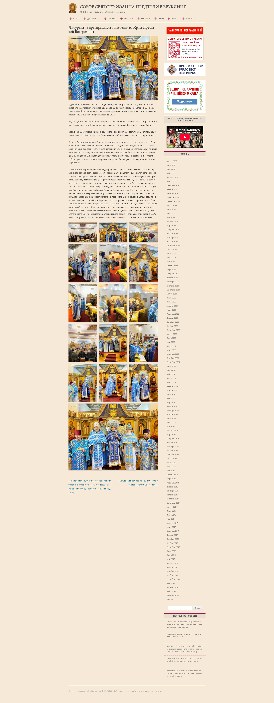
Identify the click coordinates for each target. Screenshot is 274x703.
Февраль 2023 (173, 314)
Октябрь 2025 (173, 197)
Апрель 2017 (172, 523)
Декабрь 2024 (173, 237)
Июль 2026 (171, 165)
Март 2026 (171, 181)
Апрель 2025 (172, 221)
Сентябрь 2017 (173, 503)
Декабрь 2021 (173, 358)
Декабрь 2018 (173, 446)
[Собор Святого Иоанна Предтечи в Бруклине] (72, 12)
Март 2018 (171, 478)
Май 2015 (171, 583)
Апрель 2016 (172, 563)
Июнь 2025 (171, 213)
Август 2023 (172, 293)
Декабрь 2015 (173, 571)
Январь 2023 (172, 318)
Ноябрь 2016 (172, 543)
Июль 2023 (171, 297)
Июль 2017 (171, 511)
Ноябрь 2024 (172, 241)
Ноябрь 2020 (172, 390)
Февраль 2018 (173, 482)
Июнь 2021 (171, 370)
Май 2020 (171, 398)
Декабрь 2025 (173, 193)
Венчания (128, 18)
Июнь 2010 (171, 599)
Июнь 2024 (171, 257)
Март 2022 (171, 350)
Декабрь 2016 (173, 539)
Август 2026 (172, 161)
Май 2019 (171, 426)
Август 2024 (172, 249)
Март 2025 (171, 225)
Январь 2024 (172, 277)
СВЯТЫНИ (112, 18)
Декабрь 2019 (173, 410)
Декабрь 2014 (173, 595)
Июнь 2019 (171, 422)
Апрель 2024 (172, 265)
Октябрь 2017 (173, 498)
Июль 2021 (171, 366)
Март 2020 (171, 402)
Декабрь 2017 (173, 490)
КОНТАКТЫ (190, 18)
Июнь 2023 (171, 301)
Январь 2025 (172, 233)
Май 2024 (171, 261)
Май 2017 (171, 519)
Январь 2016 (172, 567)
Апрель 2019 (172, 430)
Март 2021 (171, 382)
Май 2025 (171, 217)
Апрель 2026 (172, 177)
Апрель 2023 (172, 306)
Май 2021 (171, 374)
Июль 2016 (171, 551)
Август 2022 (172, 334)
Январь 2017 (172, 535)
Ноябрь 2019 (172, 414)
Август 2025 (172, 205)
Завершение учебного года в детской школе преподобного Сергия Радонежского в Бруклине (184, 673)
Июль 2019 (171, 418)
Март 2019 (171, 434)
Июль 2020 (171, 394)
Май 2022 (171, 342)
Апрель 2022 (172, 346)
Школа (175, 18)
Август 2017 (172, 507)
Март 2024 (171, 269)
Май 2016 (171, 559)
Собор (76, 18)
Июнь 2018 (171, 466)
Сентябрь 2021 (173, 362)
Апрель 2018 (172, 474)
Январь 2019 (172, 442)
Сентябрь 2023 (173, 289)
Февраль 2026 (173, 185)
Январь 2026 (172, 189)
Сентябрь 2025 (173, 201)
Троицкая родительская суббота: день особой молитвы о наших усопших (184, 659)
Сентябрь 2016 (173, 547)
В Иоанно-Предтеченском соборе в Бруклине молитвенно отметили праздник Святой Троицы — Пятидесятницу (185, 649)
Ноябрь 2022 (172, 326)
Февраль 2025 (173, 229)
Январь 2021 (172, 386)
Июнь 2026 (171, 169)
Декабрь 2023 (173, 281)
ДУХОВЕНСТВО (93, 18)
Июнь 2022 (171, 338)
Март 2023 (171, 310)
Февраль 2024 (173, 273)
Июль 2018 (171, 462)
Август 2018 (172, 458)
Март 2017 (171, 527)
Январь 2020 (172, 406)
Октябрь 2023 (173, 286)
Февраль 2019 (173, 438)
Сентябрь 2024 (173, 245)
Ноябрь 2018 (172, 450)
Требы (161, 18)
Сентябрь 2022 (173, 330)
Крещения (145, 18)
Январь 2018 (172, 486)
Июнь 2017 (171, 515)
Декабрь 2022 (173, 322)
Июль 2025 (171, 209)
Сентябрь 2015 (173, 579)
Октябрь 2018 (173, 454)
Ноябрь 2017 (172, 494)
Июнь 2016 (171, 555)
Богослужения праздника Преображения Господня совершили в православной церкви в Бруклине (184, 624)
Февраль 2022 (173, 354)
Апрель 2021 (172, 378)
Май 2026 (171, 173)
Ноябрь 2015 (172, 575)
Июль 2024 (171, 253)
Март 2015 (171, 591)
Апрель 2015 (172, 587)
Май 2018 (171, 470)
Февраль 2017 (173, 531)
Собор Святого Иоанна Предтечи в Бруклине (133, 6)
